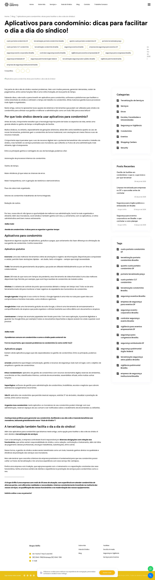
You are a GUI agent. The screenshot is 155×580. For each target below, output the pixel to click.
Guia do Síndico (66, 4)
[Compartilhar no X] (28, 71)
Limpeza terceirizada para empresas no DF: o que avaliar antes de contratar (131, 190)
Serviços (53, 4)
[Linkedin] (27, 575)
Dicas (123, 111)
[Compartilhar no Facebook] (23, 71)
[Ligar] (150, 575)
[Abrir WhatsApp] (150, 568)
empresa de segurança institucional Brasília (22, 65)
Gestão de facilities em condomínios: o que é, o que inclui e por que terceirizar (131, 175)
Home (31, 4)
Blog (77, 4)
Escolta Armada (109, 549)
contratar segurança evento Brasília (52, 53)
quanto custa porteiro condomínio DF (83, 41)
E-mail (34, 561)
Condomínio (126, 131)
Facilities (106, 545)
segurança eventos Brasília (73, 47)
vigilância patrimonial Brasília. (111, 59)
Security (124, 148)
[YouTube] (31, 575)
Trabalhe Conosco (100, 4)
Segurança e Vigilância (131, 125)
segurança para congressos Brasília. (118, 53)
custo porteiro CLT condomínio (18, 47)
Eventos (124, 136)
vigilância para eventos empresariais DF (85, 53)
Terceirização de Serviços (132, 100)
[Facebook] (24, 575)
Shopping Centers (129, 142)
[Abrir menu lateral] (149, 4)
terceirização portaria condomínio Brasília (49, 41)
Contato (87, 4)
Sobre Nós (41, 4)
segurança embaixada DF (16, 59)
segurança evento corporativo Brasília (20, 53)
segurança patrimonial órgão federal (44, 59)
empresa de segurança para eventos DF (103, 47)
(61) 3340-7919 (37, 557)
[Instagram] (34, 575)
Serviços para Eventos (111, 557)
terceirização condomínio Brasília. (46, 47)
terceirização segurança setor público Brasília (79, 59)
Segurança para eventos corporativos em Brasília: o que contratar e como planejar (129, 218)
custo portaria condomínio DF (17, 41)
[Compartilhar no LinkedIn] (18, 71)
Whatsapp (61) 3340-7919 (52, 557)
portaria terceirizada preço (111, 41)
